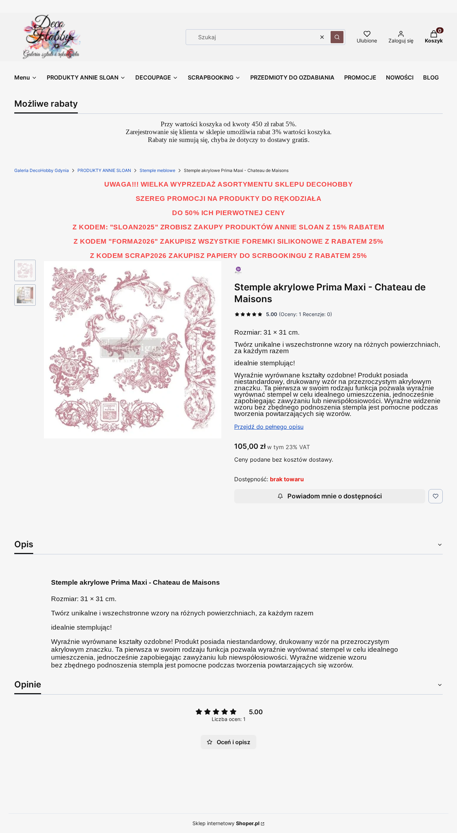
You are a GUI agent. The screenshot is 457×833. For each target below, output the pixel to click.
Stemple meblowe (157, 170)
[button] (337, 37)
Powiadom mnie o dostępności (334, 496)
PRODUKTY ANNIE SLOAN (104, 170)
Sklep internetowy (226, 823)
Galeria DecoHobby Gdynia (41, 170)
